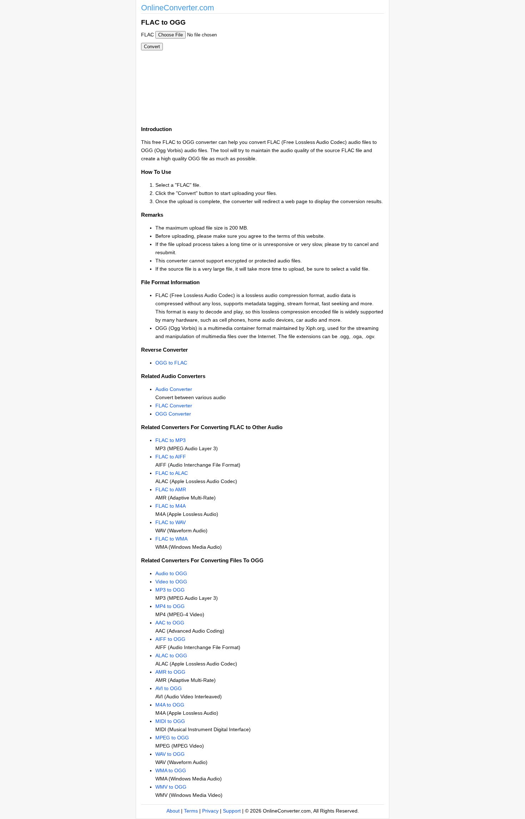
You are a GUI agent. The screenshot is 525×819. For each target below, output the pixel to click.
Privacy (210, 811)
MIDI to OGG (170, 721)
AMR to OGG (170, 672)
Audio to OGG (171, 573)
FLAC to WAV (170, 522)
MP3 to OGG (170, 590)
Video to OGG (171, 581)
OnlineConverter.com (177, 7)
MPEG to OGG (172, 737)
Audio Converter (173, 389)
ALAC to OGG (171, 655)
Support (232, 811)
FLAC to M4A (170, 506)
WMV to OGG (170, 787)
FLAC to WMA (171, 539)
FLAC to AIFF (170, 456)
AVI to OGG (168, 688)
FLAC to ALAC (171, 473)
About (173, 811)
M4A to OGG (169, 705)
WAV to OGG (170, 754)
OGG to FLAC (171, 363)
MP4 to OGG (170, 606)
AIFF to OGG (170, 639)
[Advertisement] (301, 67)
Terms (191, 811)
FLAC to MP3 (170, 440)
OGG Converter (173, 414)
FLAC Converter (173, 405)
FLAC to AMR (170, 489)
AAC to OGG (169, 622)
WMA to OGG (170, 770)
